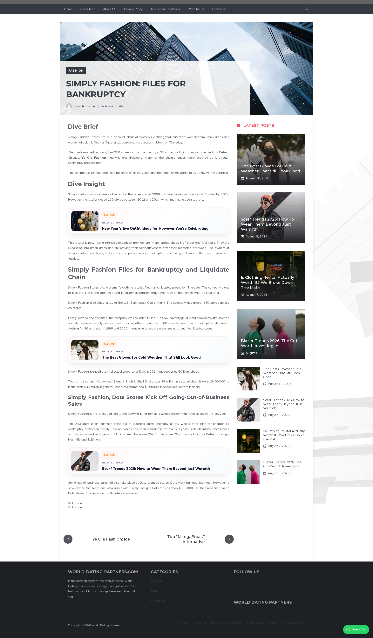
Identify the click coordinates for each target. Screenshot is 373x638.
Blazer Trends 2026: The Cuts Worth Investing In (282, 464)
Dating (155, 591)
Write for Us (196, 9)
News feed (87, 9)
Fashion (76, 70)
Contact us (219, 9)
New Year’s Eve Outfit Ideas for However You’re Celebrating (155, 228)
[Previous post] (68, 539)
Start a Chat (359, 629)
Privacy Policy (133, 9)
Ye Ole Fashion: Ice (111, 539)
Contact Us (297, 623)
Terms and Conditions (165, 9)
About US (109, 9)
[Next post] (229, 539)
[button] (307, 9)
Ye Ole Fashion (94, 157)
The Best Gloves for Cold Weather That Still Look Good (151, 357)
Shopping (157, 600)
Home (68, 9)
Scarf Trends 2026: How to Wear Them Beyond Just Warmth (156, 468)
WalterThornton (87, 106)
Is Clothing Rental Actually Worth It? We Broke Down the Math (267, 282)
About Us (200, 623)
